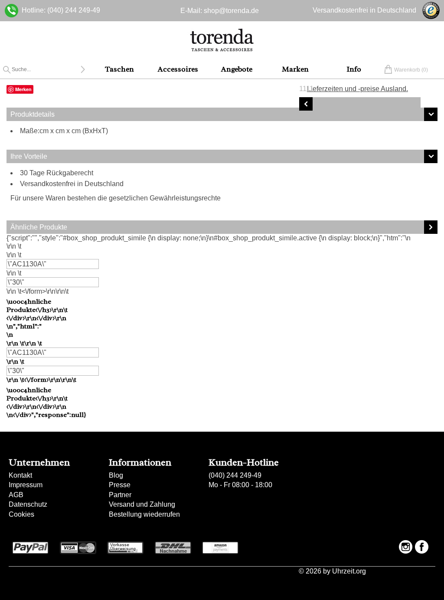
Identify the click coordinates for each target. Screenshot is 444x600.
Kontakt (20, 475)
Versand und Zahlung (142, 504)
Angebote (236, 69)
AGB (16, 494)
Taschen (119, 69)
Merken (23, 89)
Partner (120, 494)
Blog (116, 475)
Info (353, 69)
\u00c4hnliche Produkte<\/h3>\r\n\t (47, 359)
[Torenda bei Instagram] (405, 547)
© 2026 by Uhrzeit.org (332, 571)
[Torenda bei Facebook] (422, 547)
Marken (295, 69)
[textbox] (46, 69)
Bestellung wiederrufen (144, 514)
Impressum (25, 485)
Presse (120, 485)
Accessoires (178, 69)
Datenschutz (28, 504)
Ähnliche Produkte (38, 227)
